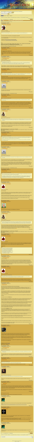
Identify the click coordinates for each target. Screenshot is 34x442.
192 (7, 19)
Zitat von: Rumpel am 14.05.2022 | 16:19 (6, 220)
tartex (4, 327)
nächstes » (32, 18)
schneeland (5, 82)
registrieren (11, 11)
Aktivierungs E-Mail (17, 11)
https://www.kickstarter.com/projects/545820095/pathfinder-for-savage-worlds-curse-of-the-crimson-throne (14, 404)
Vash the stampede (7, 24)
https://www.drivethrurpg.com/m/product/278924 (10, 39)
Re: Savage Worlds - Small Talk (5, 47)
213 (9, 19)
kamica (4, 397)
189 (4, 19)
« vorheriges (29, 18)
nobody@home (6, 58)
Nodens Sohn (5, 408)
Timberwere (18, 17)
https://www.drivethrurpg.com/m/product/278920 (11, 40)
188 (3, 19)
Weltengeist (5, 110)
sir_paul (4, 202)
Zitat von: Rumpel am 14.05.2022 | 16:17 (6, 155)
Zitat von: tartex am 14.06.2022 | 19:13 (6, 361)
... (8, 19)
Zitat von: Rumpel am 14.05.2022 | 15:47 (6, 60)
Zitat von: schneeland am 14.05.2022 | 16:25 (6, 172)
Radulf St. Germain (7, 183)
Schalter (4, 368)
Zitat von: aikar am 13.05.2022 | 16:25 (6, 31)
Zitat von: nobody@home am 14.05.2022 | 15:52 (7, 72)
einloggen (7, 11)
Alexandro (5, 383)
